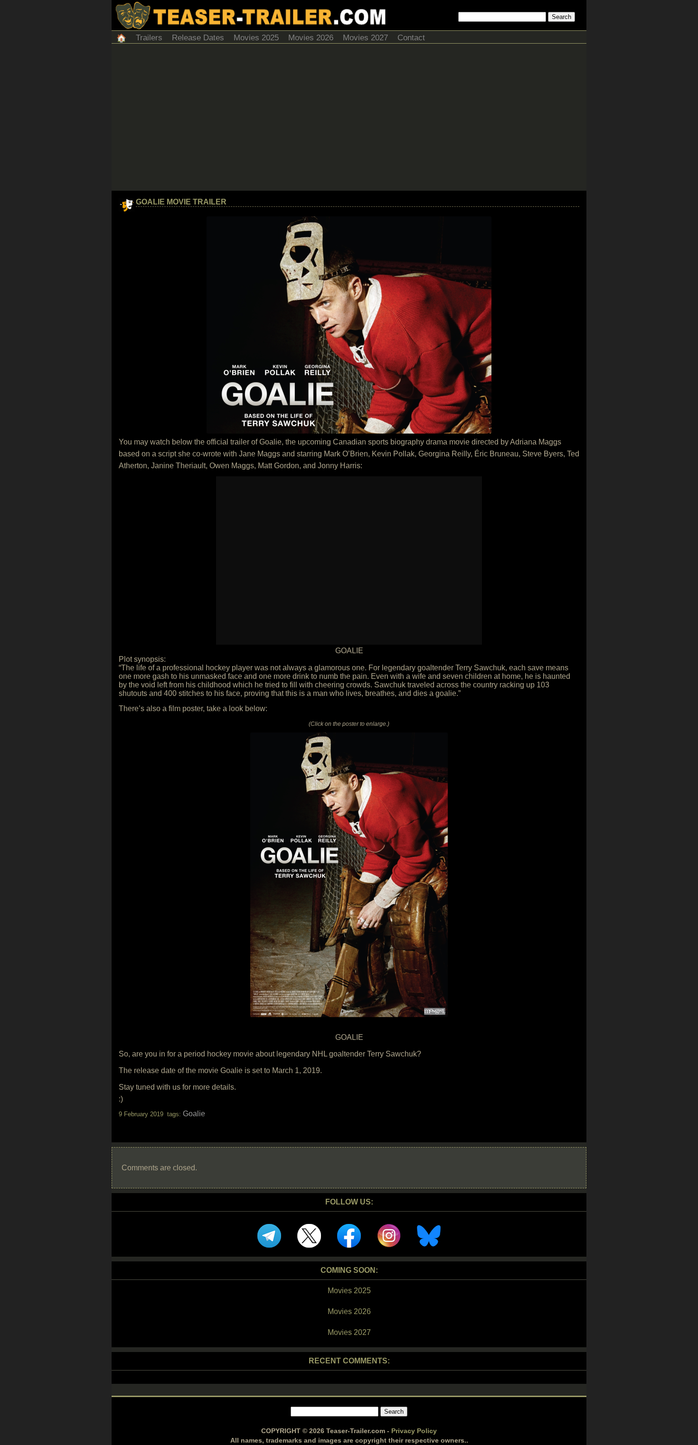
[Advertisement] (349, 119)
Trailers (149, 37)
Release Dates (198, 37)
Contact (411, 37)
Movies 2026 (310, 37)
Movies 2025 (256, 37)
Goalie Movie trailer (181, 202)
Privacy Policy (414, 1431)
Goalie (194, 1114)
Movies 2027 (365, 37)
